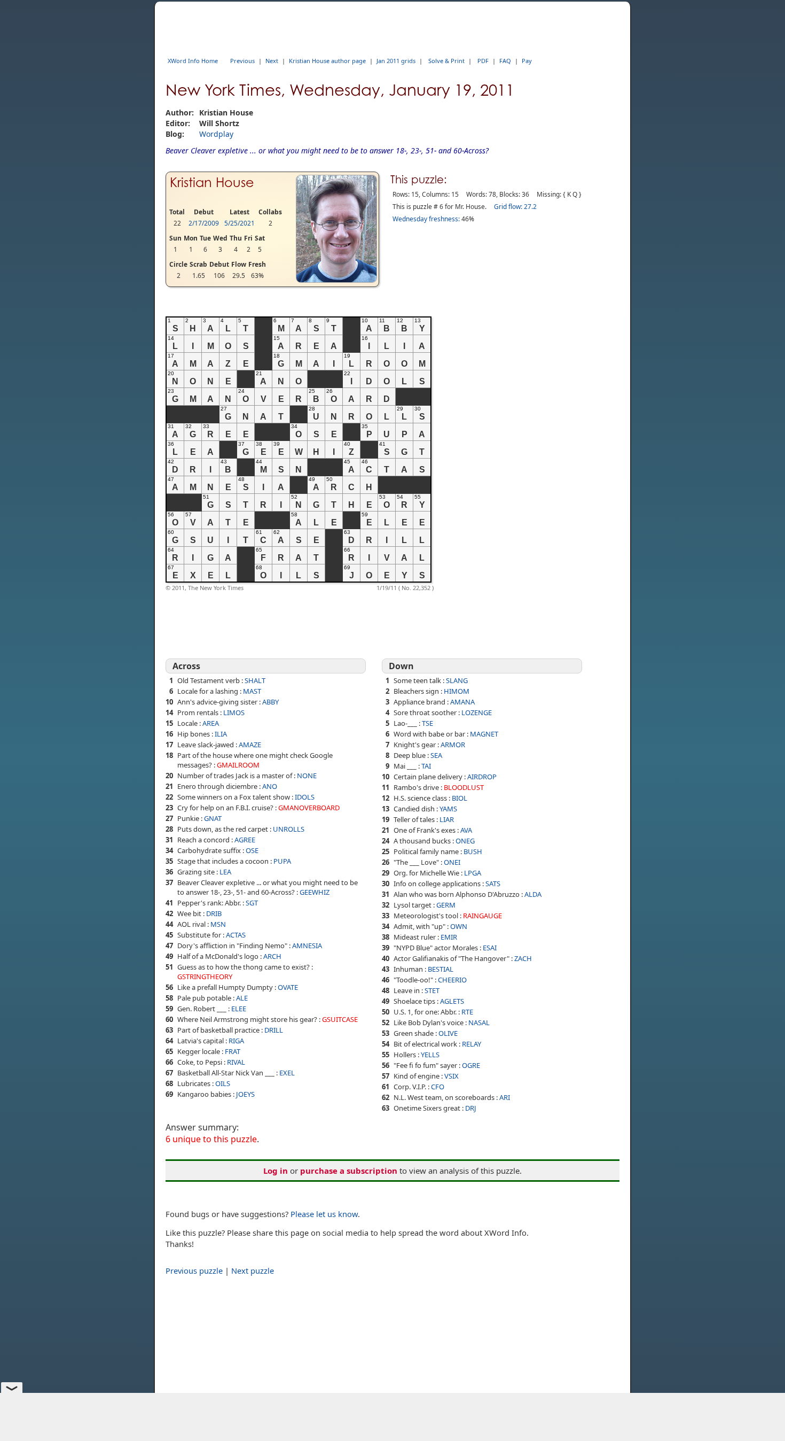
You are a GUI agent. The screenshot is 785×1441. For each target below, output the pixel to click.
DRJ (470, 1108)
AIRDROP (482, 776)
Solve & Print (446, 61)
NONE (307, 775)
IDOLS (305, 797)
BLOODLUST (464, 787)
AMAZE (250, 744)
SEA (436, 755)
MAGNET (484, 734)
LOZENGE (476, 712)
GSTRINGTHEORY (204, 976)
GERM (446, 905)
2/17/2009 (204, 223)
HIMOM (456, 691)
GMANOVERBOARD (309, 807)
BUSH (473, 851)
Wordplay (216, 134)
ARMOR (453, 744)
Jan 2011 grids (395, 61)
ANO (269, 786)
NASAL (479, 1022)
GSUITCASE (340, 1019)
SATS (492, 883)
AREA (210, 723)
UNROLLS (288, 829)
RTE (467, 1012)
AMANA (462, 702)
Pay (527, 61)
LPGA (472, 873)
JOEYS (245, 1094)
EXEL (287, 1073)
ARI (504, 1097)
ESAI (490, 947)
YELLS (430, 1054)
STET (432, 990)
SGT (252, 903)
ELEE (238, 1008)
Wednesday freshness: (426, 218)
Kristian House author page (327, 61)
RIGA (236, 1040)
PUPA (282, 861)
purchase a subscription (348, 1170)
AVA (466, 830)
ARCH (272, 956)
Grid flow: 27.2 (515, 206)
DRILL (273, 1030)
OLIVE (448, 1033)
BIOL (459, 798)
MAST (252, 691)
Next (271, 61)
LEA (225, 872)
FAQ (505, 61)
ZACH (523, 958)
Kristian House (212, 182)
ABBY (270, 702)
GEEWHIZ (314, 892)
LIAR (446, 819)
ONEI (452, 862)
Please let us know (324, 1213)
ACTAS (236, 935)
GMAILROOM (238, 765)
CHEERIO (452, 980)
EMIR (449, 937)
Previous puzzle (194, 1270)
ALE (242, 998)
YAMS (448, 809)
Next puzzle (252, 1270)
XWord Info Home (193, 61)
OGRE (471, 1065)
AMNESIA (307, 945)
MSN (218, 924)
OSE (252, 850)
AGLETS (452, 1001)
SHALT (255, 680)
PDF (483, 61)
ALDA (532, 894)
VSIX (451, 1076)
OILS (222, 1083)
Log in (275, 1170)
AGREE (244, 840)
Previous (242, 61)
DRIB (214, 913)
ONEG (465, 841)
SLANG (457, 680)
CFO (437, 1086)
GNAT (213, 818)
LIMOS (234, 712)
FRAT (232, 1051)
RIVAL (236, 1062)
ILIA (221, 734)
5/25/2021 (239, 223)
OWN (458, 926)
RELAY (471, 1044)
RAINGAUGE (482, 915)
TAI (426, 766)
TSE (427, 723)
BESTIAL (440, 969)
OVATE (288, 987)
